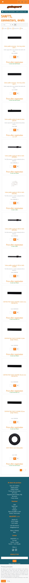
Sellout (10, 28)
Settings (8, 581)
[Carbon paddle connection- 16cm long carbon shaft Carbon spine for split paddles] (14, 74)
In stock (5, 28)
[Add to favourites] (17, 57)
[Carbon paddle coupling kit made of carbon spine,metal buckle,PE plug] (14, 111)
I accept (3, 581)
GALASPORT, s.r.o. (14, 538)
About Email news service (14, 563)
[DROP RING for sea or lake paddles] (14, 439)
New (22, 28)
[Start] (2, 11)
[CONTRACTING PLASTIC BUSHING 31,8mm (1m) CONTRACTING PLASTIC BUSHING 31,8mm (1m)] (14, 293)
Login (14, 560)
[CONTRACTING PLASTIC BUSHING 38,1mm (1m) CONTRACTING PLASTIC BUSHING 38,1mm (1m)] (14, 366)
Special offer (16, 28)
